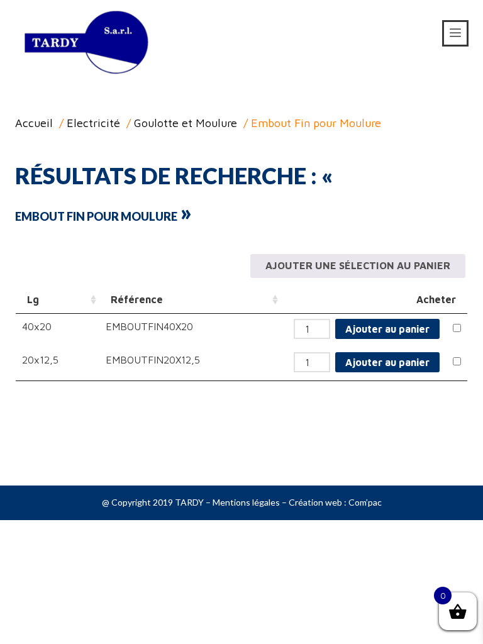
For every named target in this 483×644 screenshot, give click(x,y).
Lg (33, 299)
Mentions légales (246, 502)
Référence (137, 299)
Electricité (93, 123)
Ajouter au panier (387, 329)
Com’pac (365, 502)
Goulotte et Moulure (185, 123)
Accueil (34, 123)
